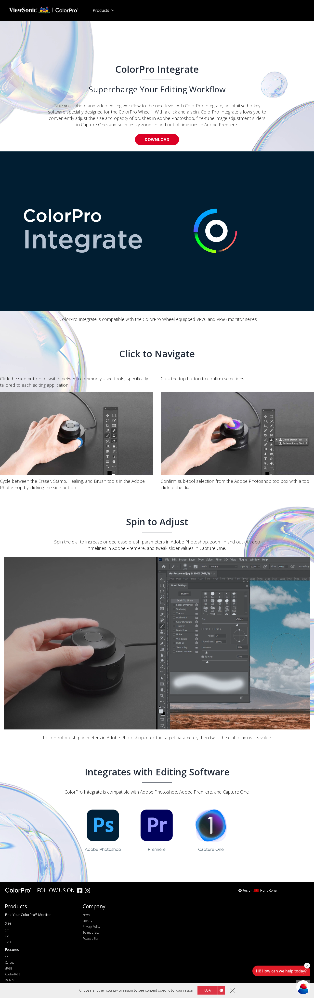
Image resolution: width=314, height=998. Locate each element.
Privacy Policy (91, 927)
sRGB (8, 968)
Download (157, 139)
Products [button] (101, 10)
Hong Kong (268, 890)
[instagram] (88, 891)
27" (7, 936)
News (86, 915)
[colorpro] (20, 890)
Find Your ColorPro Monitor (28, 914)
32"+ (8, 942)
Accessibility (90, 938)
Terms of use (91, 932)
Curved (9, 962)
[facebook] (81, 891)
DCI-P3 (9, 980)
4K (6, 957)
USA (207, 990)
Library (87, 921)
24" (7, 930)
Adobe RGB (12, 974)
